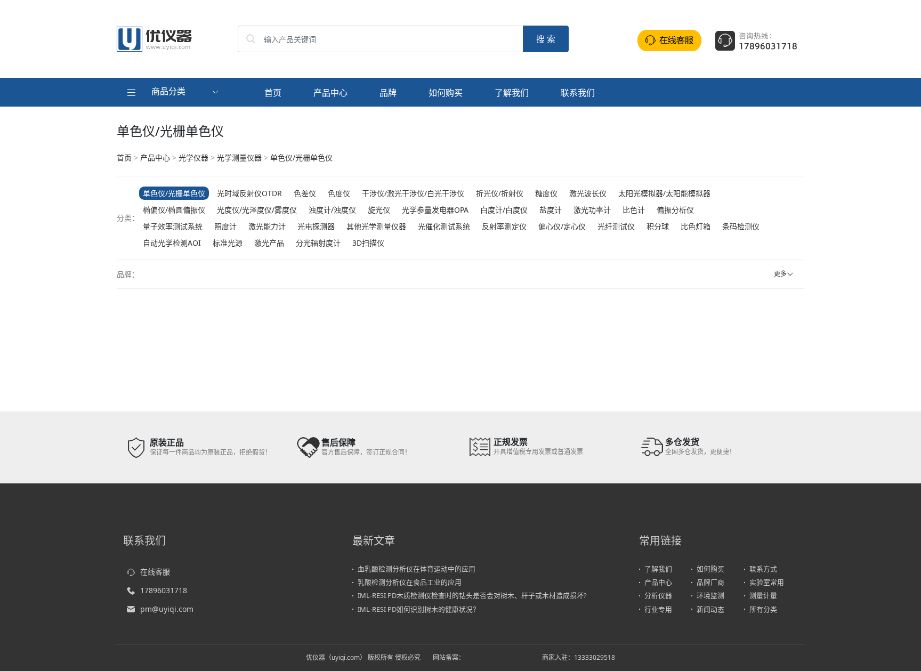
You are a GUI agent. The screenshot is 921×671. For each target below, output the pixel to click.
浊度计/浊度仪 (332, 210)
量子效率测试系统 (173, 226)
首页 (272, 93)
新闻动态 (710, 609)
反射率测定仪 (504, 226)
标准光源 (228, 243)
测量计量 (763, 595)
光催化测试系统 (444, 226)
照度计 (225, 226)
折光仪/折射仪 (499, 193)
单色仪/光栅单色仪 (301, 157)
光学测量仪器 (239, 157)
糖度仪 (546, 193)
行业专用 (658, 609)
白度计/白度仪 (504, 210)
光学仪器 (193, 157)
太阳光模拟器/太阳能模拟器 (664, 193)
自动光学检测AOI (172, 243)
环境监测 (710, 595)
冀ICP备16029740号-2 (497, 657)
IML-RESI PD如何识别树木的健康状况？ (419, 609)
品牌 (388, 93)
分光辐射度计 (318, 243)
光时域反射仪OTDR (249, 193)
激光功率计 (592, 210)
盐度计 (550, 210)
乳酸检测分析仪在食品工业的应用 (410, 582)
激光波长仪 (588, 193)
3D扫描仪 (368, 243)
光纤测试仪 (616, 226)
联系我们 (578, 93)
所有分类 (763, 609)
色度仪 (339, 193)
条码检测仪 (741, 226)
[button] (174, 92)
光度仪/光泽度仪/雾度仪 (257, 210)
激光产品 (269, 243)
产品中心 (330, 93)
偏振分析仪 (675, 210)
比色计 (634, 210)
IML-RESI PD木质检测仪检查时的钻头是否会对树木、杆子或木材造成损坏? (472, 595)
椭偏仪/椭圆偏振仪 (174, 210)
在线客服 (155, 572)
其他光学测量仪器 (376, 226)
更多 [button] (780, 273)
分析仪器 (658, 595)
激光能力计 (267, 226)
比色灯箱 (695, 226)
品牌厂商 (710, 582)
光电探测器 (316, 226)
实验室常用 (766, 582)
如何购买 (446, 93)
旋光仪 (379, 210)
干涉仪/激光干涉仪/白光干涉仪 (413, 193)
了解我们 (512, 93)
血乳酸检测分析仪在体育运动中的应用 (416, 568)
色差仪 (305, 193)
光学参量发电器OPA (435, 210)
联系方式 (763, 568)
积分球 (658, 226)
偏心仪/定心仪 (562, 226)
